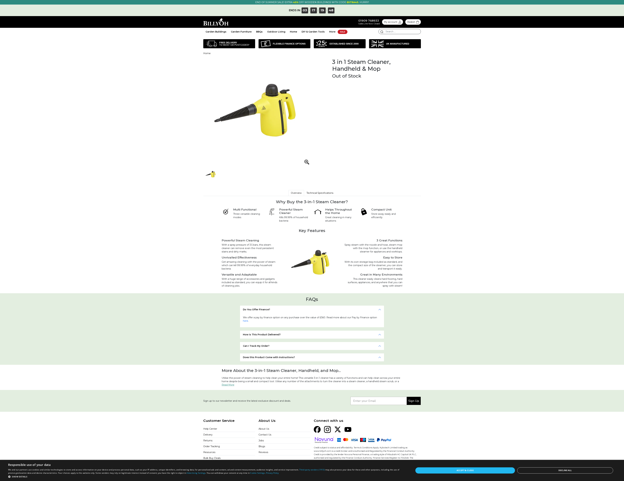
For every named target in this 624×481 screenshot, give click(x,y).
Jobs (261, 440)
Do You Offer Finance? (256, 309)
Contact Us (265, 434)
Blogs (262, 446)
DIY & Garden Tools (313, 31)
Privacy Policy (272, 473)
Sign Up (413, 401)
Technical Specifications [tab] (319, 192)
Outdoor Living (276, 31)
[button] (205, 477)
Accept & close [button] (465, 470)
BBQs (259, 31)
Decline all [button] (565, 470)
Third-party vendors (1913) (312, 469)
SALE (342, 32)
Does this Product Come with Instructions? (269, 357)
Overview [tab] (296, 192)
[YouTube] (347, 429)
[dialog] (312, 470)
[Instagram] (327, 429)
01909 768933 (368, 20)
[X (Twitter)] (337, 429)
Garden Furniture (241, 31)
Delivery (208, 434)
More (332, 31)
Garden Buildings (216, 31)
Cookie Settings (257, 473)
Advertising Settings (196, 473)
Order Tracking (211, 446)
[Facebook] (317, 429)
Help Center (210, 428)
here (245, 320)
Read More (228, 384)
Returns (207, 440)
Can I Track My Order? (256, 345)
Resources (209, 452)
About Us (264, 428)
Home (293, 31)
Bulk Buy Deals (212, 458)
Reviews (263, 452)
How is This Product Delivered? (262, 334)
